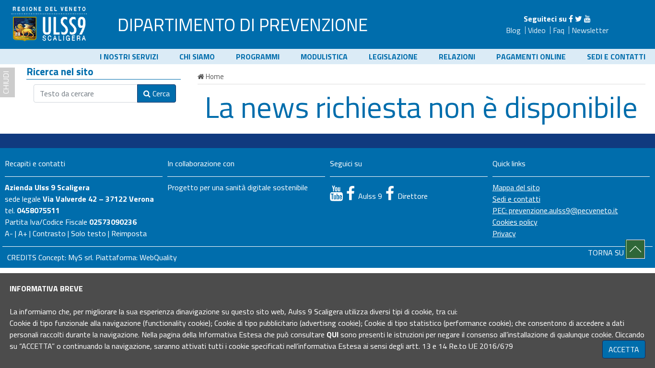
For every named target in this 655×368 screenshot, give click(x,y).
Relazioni (457, 56)
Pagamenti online (531, 56)
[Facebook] (571, 18)
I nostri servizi (129, 56)
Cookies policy (515, 222)
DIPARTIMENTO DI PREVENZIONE (242, 24)
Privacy (504, 233)
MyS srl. (81, 257)
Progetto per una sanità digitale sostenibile (237, 187)
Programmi (258, 56)
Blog (513, 30)
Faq (558, 30)
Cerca (160, 93)
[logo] (50, 23)
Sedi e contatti (616, 56)
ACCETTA (623, 349)
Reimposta (129, 233)
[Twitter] (578, 18)
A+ (22, 233)
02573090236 (113, 222)
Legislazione (393, 56)
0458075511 (38, 210)
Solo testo (88, 233)
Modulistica (324, 56)
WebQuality (158, 257)
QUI (333, 334)
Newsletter (590, 30)
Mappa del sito (516, 187)
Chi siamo (197, 56)
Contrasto (49, 233)
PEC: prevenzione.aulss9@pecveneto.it (555, 210)
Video (537, 30)
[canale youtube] (336, 193)
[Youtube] (587, 18)
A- (9, 233)
